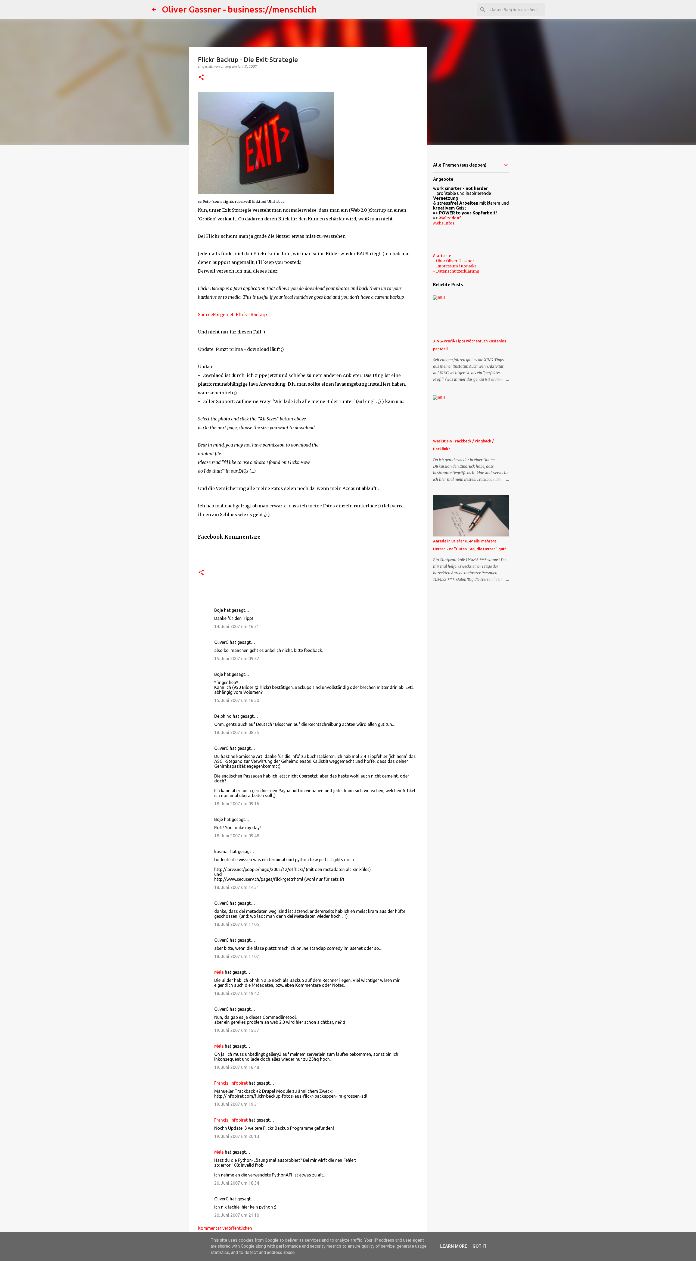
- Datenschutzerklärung (456, 271)
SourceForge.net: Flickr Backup (232, 314)
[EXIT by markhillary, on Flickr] (266, 192)
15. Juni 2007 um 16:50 (236, 700)
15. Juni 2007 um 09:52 (236, 658)
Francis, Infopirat (231, 1083)
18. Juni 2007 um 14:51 (236, 887)
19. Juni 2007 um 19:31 (236, 1104)
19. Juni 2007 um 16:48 (236, 1067)
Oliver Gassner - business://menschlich (239, 9)
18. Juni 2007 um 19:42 (236, 993)
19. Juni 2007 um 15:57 (236, 1030)
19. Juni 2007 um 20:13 (236, 1136)
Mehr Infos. (444, 223)
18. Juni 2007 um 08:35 (236, 732)
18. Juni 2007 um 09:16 (236, 803)
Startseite (442, 255)
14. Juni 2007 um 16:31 (236, 626)
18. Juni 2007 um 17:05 (236, 924)
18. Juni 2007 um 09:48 (236, 835)
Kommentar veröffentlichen (225, 1228)
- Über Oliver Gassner (453, 260)
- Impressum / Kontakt (454, 266)
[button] (201, 77)
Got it (480, 1246)
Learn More (453, 1246)
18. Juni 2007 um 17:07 (236, 956)
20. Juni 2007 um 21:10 (236, 1215)
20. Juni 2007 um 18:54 (236, 1183)
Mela (219, 972)
